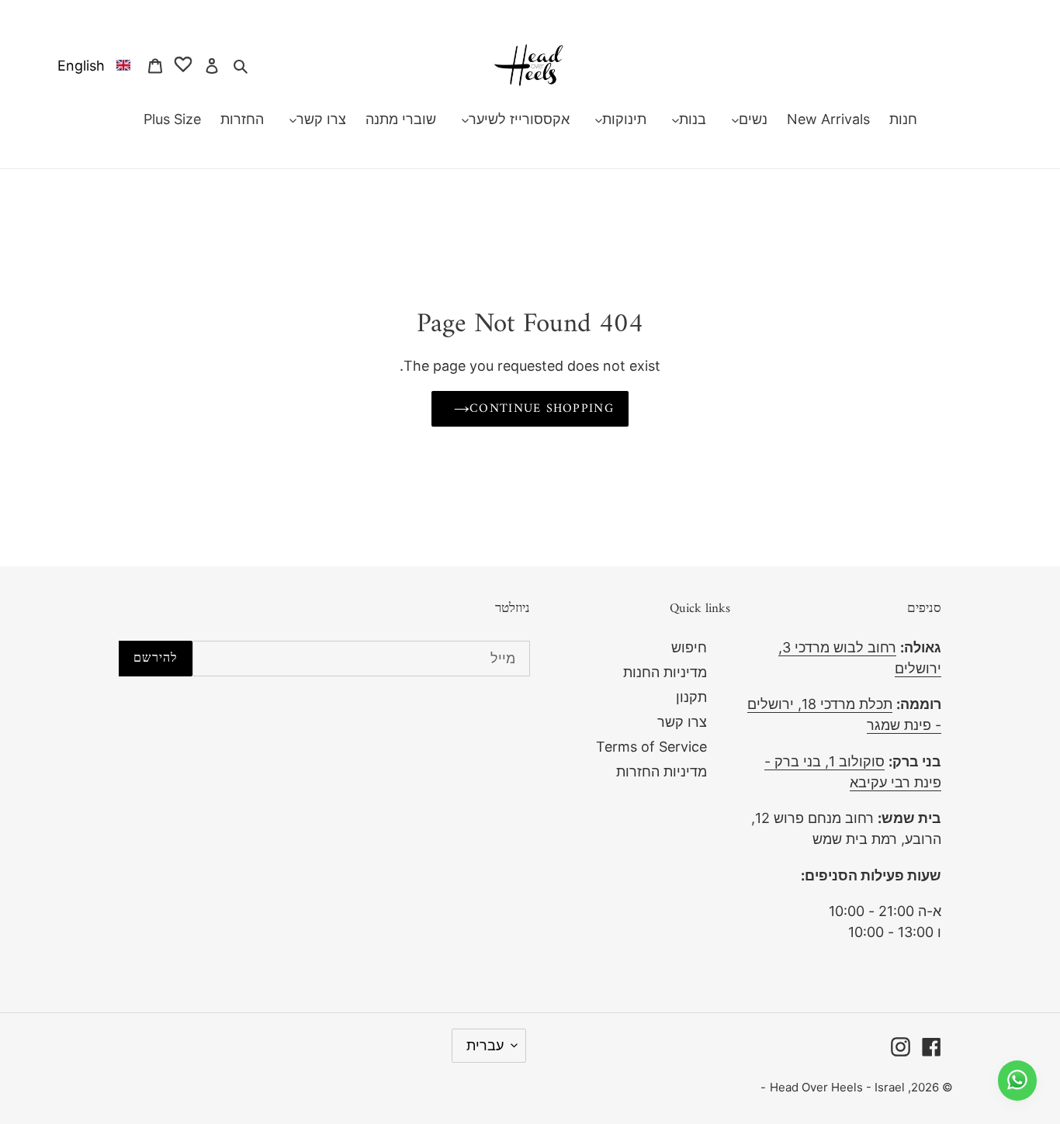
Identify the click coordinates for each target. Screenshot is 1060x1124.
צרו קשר (682, 722)
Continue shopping (541, 409)
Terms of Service (651, 746)
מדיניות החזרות (661, 771)
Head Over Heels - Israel (837, 1087)
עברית (485, 1045)
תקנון (691, 697)
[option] (90, 65)
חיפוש (689, 647)
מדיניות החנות (665, 672)
